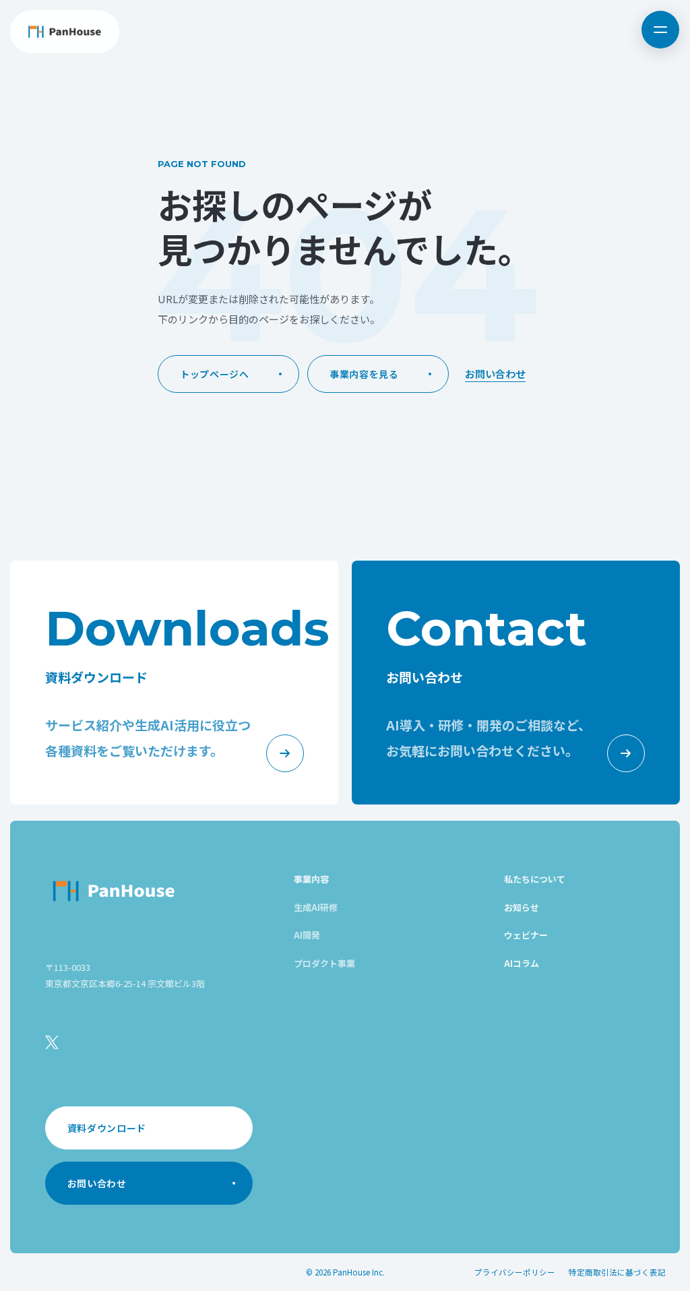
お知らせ (521, 907)
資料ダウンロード (107, 1128)
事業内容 (311, 879)
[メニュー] (660, 30)
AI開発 (307, 934)
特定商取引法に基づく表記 (617, 1272)
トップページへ (214, 374)
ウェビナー (526, 934)
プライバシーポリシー (514, 1272)
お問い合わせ (495, 374)
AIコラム (521, 963)
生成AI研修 (316, 907)
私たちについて (534, 879)
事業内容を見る (364, 374)
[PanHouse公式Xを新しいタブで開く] (52, 1042)
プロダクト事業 (324, 963)
